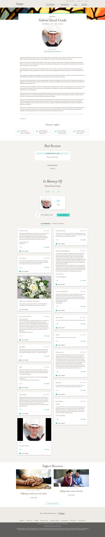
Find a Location (70, 1)
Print (86, 1)
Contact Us (80, 1)
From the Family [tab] (58, 223)
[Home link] (20, 4)
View (58, 204)
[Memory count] (47, 191)
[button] (51, 5)
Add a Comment (24, 251)
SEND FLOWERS (25, 309)
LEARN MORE (33, 497)
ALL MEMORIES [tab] (46, 223)
